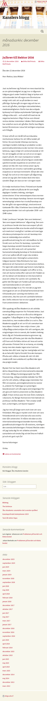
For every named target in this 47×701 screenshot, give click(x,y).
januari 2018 (7, 601)
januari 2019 (7, 574)
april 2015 (6, 667)
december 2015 (8, 651)
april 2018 (6, 594)
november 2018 (8, 578)
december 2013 (8, 682)
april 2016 (6, 644)
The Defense (7, 506)
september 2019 (9, 563)
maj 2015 (6, 663)
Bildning (5, 502)
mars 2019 (6, 571)
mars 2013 (6, 686)
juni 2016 (6, 640)
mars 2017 (6, 621)
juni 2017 (6, 613)
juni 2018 (6, 586)
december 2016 (8, 628)
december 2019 (8, 559)
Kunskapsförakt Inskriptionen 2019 (15, 514)
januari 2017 (7, 624)
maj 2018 (6, 590)
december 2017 (8, 605)
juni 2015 (6, 659)
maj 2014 (6, 678)
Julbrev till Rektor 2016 (18, 57)
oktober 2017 (8, 609)
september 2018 (9, 582)
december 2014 (8, 674)
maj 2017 (6, 617)
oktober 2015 (8, 655)
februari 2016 (7, 647)
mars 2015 (6, 671)
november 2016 (8, 632)
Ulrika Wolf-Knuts (29, 61)
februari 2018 (7, 598)
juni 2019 (6, 567)
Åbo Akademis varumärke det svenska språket (20, 510)
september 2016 (9, 636)
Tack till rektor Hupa (10, 518)
